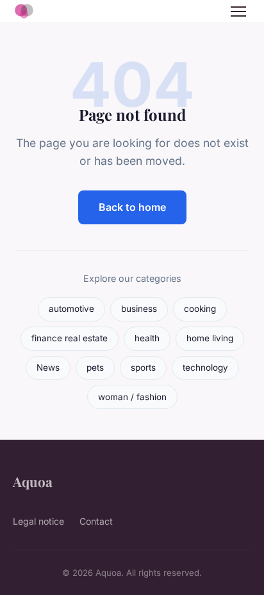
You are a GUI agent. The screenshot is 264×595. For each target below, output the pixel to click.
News (48, 367)
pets (95, 367)
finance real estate (69, 338)
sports (143, 367)
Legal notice (38, 521)
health (147, 338)
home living (209, 338)
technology (205, 367)
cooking (200, 309)
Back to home (132, 207)
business (139, 309)
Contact (96, 521)
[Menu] (238, 11)
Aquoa (33, 481)
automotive (71, 309)
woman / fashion (132, 397)
